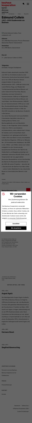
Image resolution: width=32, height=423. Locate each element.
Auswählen (16, 223)
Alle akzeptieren (16, 228)
